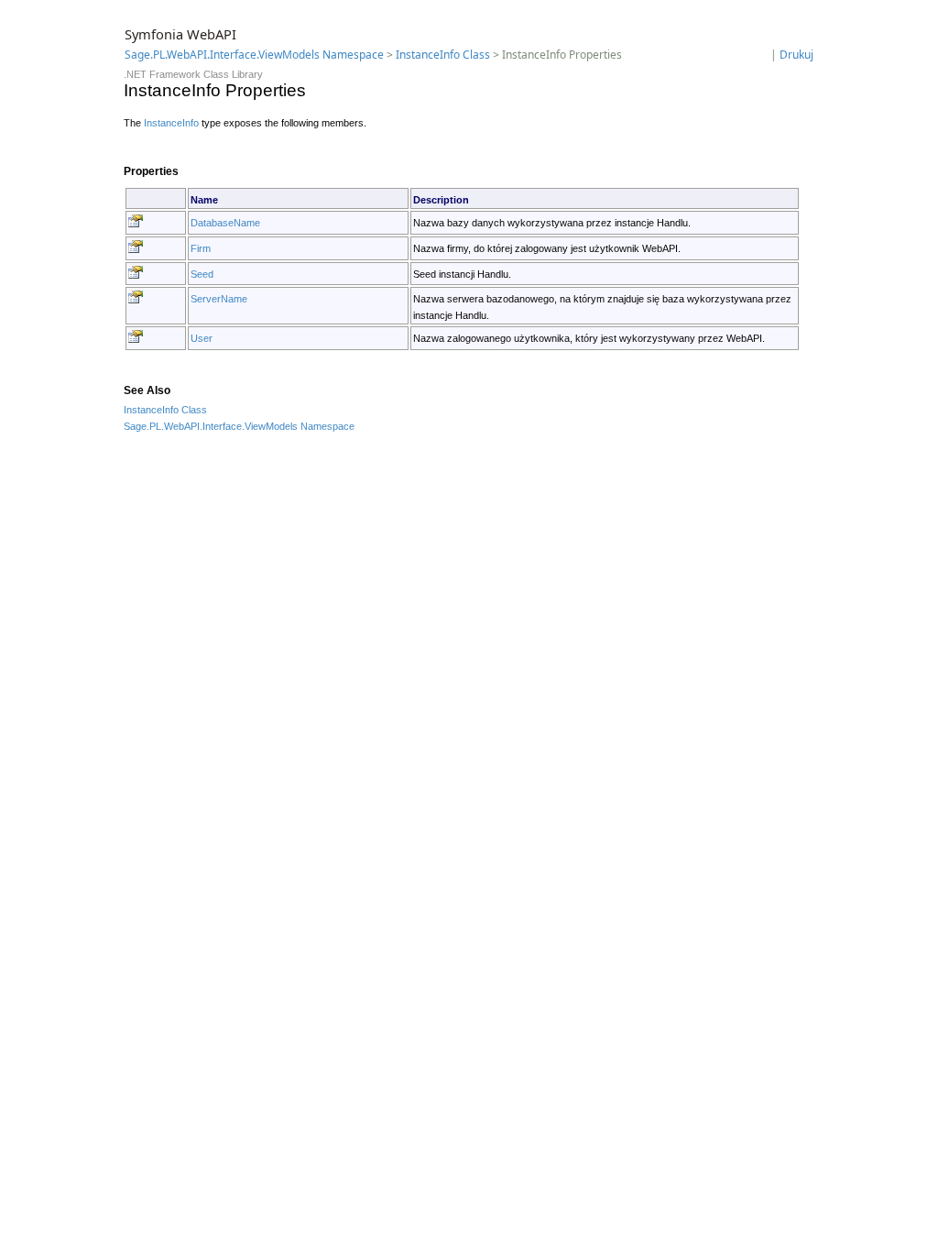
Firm (201, 248)
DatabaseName (225, 222)
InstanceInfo (171, 122)
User (202, 338)
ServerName (219, 298)
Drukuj (796, 54)
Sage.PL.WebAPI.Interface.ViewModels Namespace (254, 54)
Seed (202, 274)
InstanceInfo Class (443, 54)
